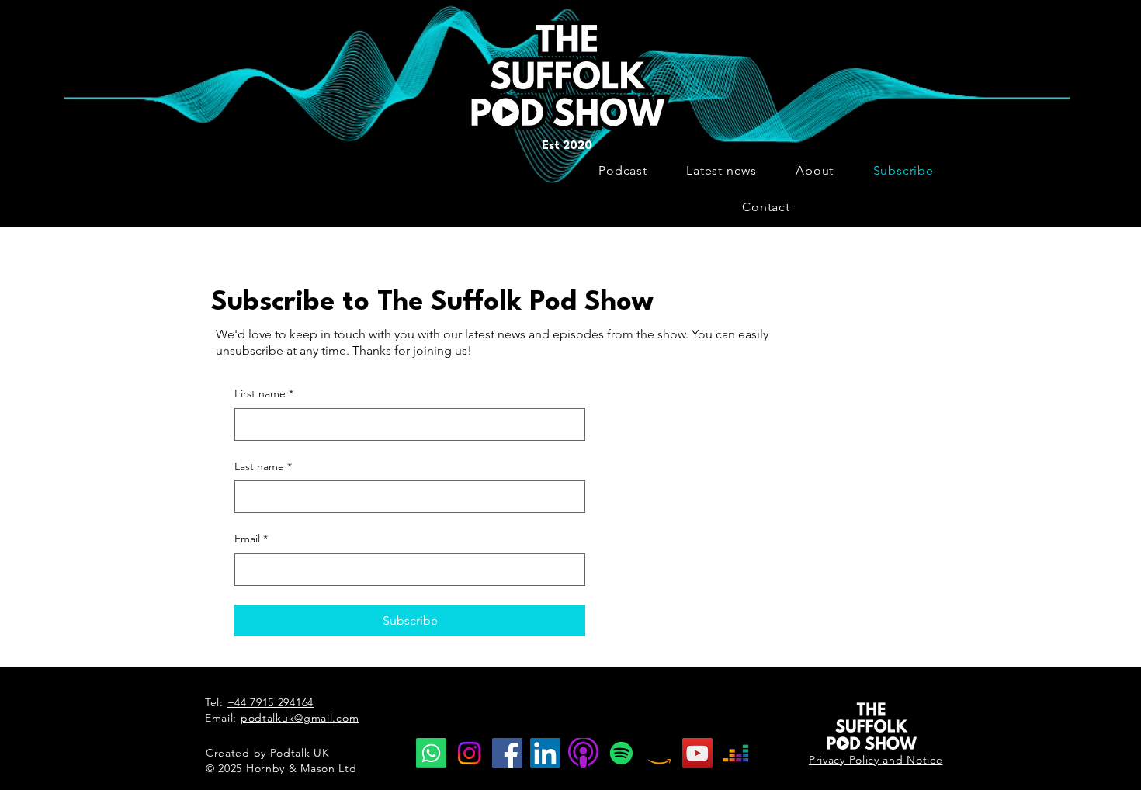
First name (263, 393)
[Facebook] (507, 753)
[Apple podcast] (583, 753)
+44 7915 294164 (270, 702)
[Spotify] (621, 753)
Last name (263, 466)
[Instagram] (469, 753)
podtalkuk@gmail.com (300, 718)
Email (251, 539)
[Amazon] (659, 753)
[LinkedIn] (545, 753)
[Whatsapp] (431, 753)
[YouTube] (697, 753)
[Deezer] (735, 753)
